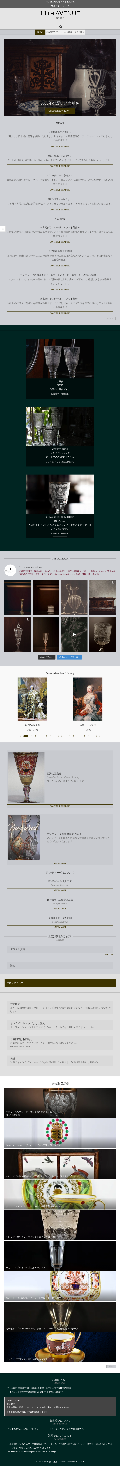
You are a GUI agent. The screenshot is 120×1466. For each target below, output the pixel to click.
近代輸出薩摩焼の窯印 (60, 251)
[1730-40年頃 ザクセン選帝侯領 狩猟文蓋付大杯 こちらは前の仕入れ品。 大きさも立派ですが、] (17, 634)
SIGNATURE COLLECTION (60, 517)
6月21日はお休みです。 (60, 155)
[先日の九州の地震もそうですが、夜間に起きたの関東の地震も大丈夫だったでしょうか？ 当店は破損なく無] (17, 597)
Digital (109, 954)
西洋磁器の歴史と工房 (60, 881)
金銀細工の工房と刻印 (60, 918)
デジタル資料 (17, 949)
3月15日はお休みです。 (60, 199)
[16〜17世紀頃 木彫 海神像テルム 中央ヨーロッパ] (74, 634)
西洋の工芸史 (54, 773)
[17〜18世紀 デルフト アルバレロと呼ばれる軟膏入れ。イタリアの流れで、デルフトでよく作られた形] (46, 597)
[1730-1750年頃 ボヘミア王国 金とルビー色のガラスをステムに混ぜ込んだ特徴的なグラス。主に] (46, 634)
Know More (60, 394)
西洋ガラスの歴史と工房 (60, 899)
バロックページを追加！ (60, 175)
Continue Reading (60, 146)
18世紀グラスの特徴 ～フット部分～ (60, 227)
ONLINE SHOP (60, 449)
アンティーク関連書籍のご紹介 (64, 834)
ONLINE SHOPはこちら (60, 111)
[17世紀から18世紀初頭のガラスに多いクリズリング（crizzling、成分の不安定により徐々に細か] (102, 634)
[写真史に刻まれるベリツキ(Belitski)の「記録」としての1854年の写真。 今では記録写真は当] (74, 597)
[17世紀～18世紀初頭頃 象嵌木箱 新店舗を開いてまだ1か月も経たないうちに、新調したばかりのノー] (102, 597)
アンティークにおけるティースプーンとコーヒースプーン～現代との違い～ (60, 275)
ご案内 (60, 381)
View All (111, 318)
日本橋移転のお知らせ (60, 132)
